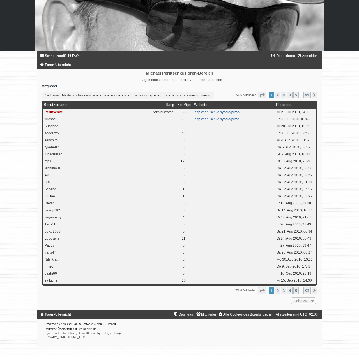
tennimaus (53, 168)
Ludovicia (52, 238)
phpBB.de (89, 328)
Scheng (50, 189)
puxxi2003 (53, 231)
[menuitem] (73, 56)
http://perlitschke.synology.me (217, 119)
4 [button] (290, 95)
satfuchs (51, 280)
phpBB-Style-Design (109, 333)
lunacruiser (53, 154)
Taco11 (50, 224)
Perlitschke (54, 112)
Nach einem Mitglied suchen (64, 95)
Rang (170, 105)
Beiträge (184, 105)
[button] (262, 95)
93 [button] (307, 95)
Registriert (284, 105)
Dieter (49, 203)
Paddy (49, 245)
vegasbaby (53, 217)
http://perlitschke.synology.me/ (217, 112)
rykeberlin (52, 147)
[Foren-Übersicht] (179, 25)
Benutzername (55, 105)
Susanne (51, 126)
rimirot (49, 266)
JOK (48, 182)
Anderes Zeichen (198, 95)
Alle (88, 95)
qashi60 (51, 273)
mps (48, 161)
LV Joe (50, 196)
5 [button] (296, 95)
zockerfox (52, 133)
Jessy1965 (53, 210)
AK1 (48, 175)
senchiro (51, 140)
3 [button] (284, 95)
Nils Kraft (51, 259)
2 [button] (278, 95)
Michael (51, 119)
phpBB (65, 323)
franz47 (50, 252)
